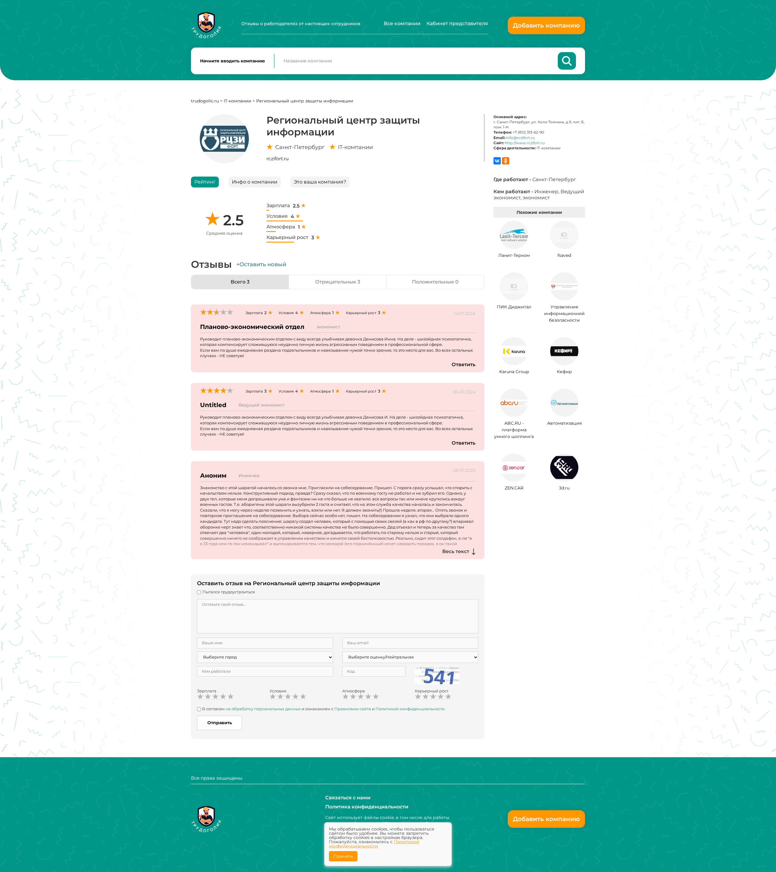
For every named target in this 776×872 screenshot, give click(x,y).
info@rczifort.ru (520, 137)
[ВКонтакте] (497, 160)
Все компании (402, 23)
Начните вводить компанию (232, 61)
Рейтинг (205, 182)
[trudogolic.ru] (206, 25)
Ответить (463, 364)
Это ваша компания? (320, 182)
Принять (343, 856)
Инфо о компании (254, 182)
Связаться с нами (347, 798)
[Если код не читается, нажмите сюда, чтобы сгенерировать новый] (437, 674)
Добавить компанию (546, 25)
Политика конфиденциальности (366, 807)
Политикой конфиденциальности (410, 708)
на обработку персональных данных (263, 708)
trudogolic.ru (205, 101)
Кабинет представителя (457, 23)
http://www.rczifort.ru (525, 143)
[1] (200, 696)
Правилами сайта (352, 708)
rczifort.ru (277, 158)
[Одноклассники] (505, 160)
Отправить (219, 722)
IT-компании (237, 101)
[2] (208, 696)
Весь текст (455, 551)
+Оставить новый (261, 264)
